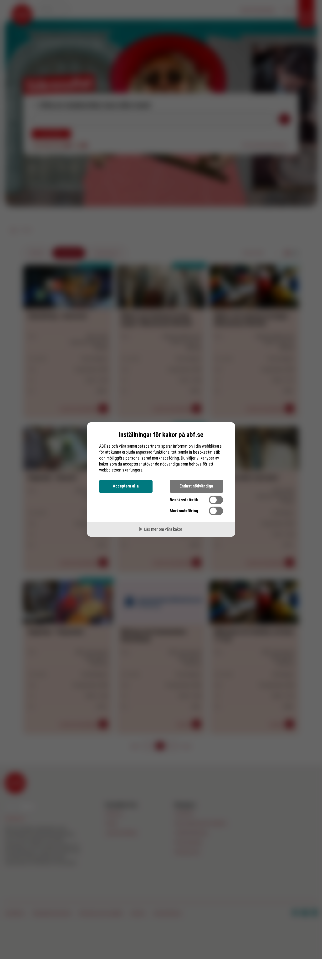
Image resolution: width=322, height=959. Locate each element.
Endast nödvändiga (196, 485)
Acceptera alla (126, 485)
